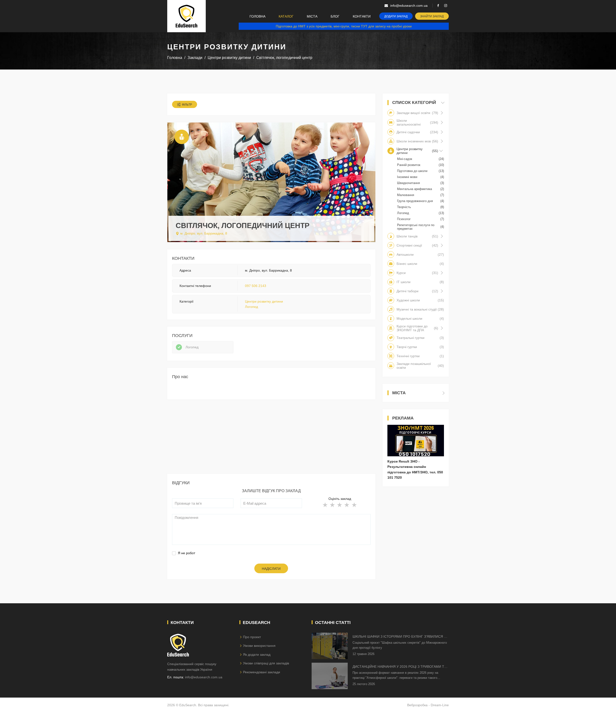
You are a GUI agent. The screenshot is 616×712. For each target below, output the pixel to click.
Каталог (286, 16)
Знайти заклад (432, 16)
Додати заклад (396, 16)
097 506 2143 (255, 286)
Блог (335, 16)
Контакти (362, 16)
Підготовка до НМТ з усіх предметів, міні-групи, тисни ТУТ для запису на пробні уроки (344, 26)
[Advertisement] (271, 440)
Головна (257, 16)
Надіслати (271, 569)
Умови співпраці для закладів (266, 663)
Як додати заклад (256, 654)
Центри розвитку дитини (264, 301)
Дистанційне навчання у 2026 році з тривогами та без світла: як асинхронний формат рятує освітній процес (399, 667)
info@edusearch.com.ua (203, 677)
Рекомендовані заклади (261, 672)
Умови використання (259, 646)
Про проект (252, 637)
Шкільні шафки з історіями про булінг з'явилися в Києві (399, 637)
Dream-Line (440, 705)
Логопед (251, 307)
